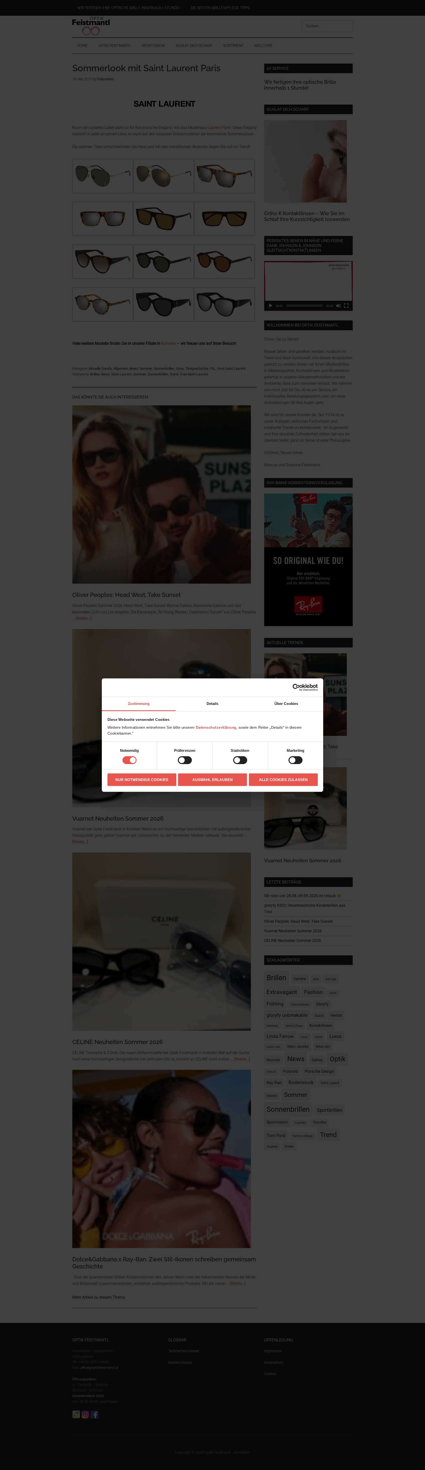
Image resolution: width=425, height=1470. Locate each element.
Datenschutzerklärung (216, 727)
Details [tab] (213, 703)
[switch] (185, 760)
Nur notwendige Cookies (141, 780)
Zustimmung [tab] (139, 703)
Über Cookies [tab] (286, 703)
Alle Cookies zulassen (283, 780)
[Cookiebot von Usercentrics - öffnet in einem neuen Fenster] (296, 687)
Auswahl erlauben (212, 780)
